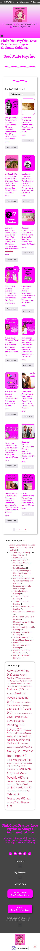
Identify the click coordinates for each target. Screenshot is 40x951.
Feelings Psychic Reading (18, 697)
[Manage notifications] (35, 946)
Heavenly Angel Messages (23, 612)
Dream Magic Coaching (22, 640)
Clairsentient (16, 681)
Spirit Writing (22, 787)
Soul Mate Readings (21, 637)
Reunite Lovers (13, 763)
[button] (2, 36)
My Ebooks (17, 642)
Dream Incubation (18, 683)
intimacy (26, 705)
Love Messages (27, 713)
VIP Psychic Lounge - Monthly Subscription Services (22, 573)
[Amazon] (29, 853)
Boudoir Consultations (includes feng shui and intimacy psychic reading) (22, 547)
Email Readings (19, 568)
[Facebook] (10, 853)
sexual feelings (16, 766)
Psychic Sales (18, 558)
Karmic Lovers (19, 555)
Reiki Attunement (19, 759)
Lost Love (15, 708)
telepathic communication (18, 791)
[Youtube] (20, 853)
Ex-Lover (15, 689)
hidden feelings (17, 705)
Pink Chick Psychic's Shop (19, 552)
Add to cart (11, 147)
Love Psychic (17, 716)
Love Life (17, 713)
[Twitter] (15, 853)
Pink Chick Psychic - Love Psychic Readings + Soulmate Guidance (19, 44)
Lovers (14, 729)
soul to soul (22, 781)
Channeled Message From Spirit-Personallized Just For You (23, 580)
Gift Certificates (19, 560)
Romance (24, 763)
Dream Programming (23, 686)
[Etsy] (24, 853)
